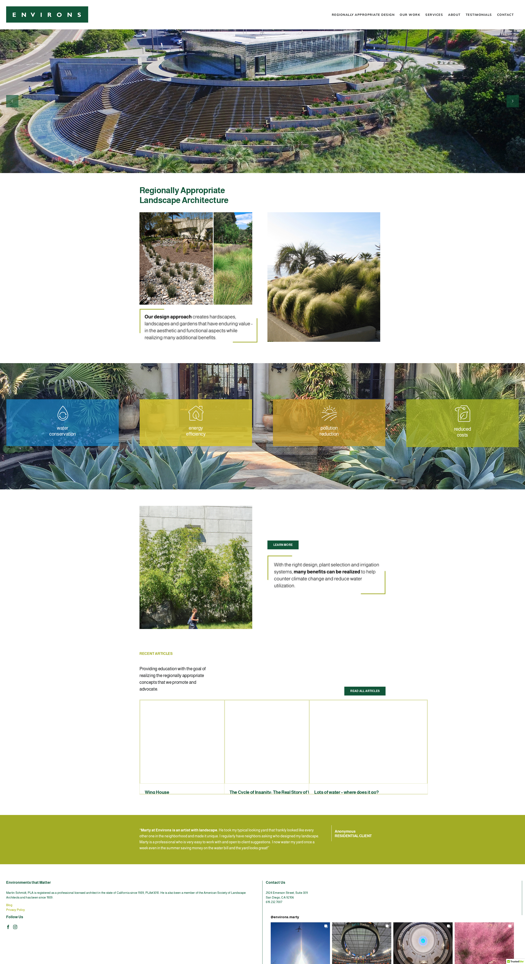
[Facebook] (8, 927)
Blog (9, 905)
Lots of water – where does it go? (346, 792)
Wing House (157, 792)
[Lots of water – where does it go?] (368, 741)
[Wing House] (199, 741)
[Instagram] (15, 927)
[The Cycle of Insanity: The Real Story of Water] (283, 741)
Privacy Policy (15, 909)
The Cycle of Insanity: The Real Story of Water (274, 792)
